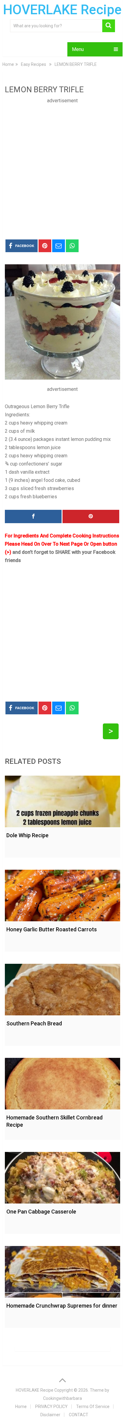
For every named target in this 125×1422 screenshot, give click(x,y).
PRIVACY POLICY (51, 1406)
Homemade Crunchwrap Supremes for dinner (61, 1305)
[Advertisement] (62, 167)
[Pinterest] (90, 516)
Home (21, 1406)
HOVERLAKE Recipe (62, 10)
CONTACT (78, 1414)
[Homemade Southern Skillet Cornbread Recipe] (62, 1082)
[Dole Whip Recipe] (62, 800)
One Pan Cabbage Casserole (41, 1211)
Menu (78, 49)
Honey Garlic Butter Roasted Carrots (51, 929)
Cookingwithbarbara (62, 1398)
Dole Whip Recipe (27, 835)
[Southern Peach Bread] (62, 988)
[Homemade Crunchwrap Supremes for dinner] (62, 1270)
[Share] (33, 516)
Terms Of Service (93, 1406)
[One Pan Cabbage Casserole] (62, 1176)
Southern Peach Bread (34, 1023)
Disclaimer (50, 1414)
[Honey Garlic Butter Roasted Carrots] (62, 894)
